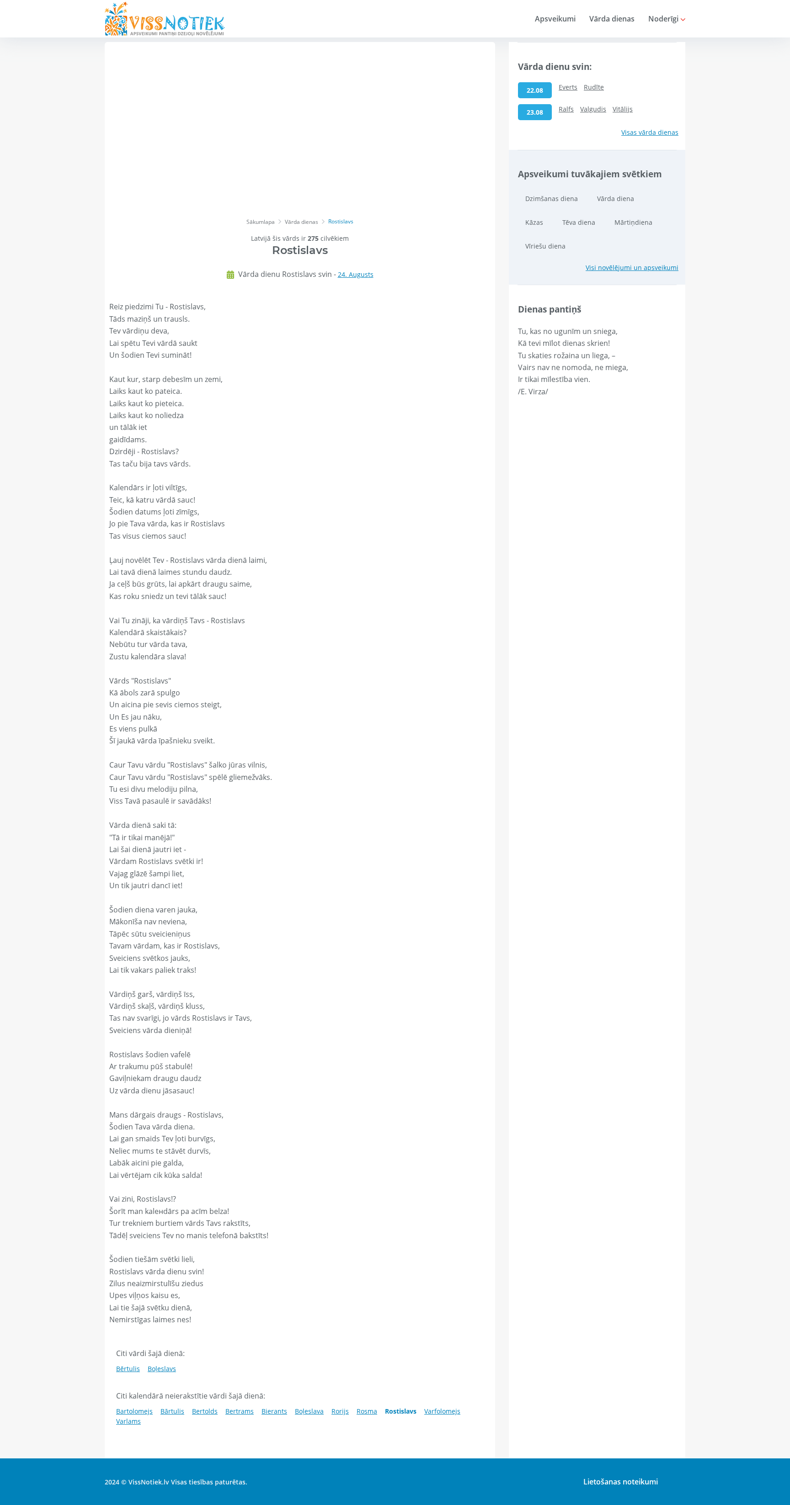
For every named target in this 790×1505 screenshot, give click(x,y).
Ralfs (566, 109)
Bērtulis (128, 1368)
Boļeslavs (162, 1368)
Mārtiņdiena (633, 222)
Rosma (367, 1411)
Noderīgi (664, 19)
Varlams (128, 1421)
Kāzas (534, 222)
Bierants (274, 1411)
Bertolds (205, 1411)
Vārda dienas (612, 19)
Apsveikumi (555, 19)
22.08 (535, 90)
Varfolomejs (442, 1411)
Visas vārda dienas (649, 132)
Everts (568, 87)
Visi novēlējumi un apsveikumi (632, 267)
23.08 (535, 112)
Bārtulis (172, 1411)
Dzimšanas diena (551, 198)
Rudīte (594, 87)
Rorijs (340, 1411)
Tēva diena (578, 222)
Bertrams (239, 1411)
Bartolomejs (134, 1411)
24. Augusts (356, 274)
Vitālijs (623, 109)
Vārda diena (615, 198)
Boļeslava (309, 1411)
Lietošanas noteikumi (620, 1482)
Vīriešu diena (545, 246)
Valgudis (593, 109)
